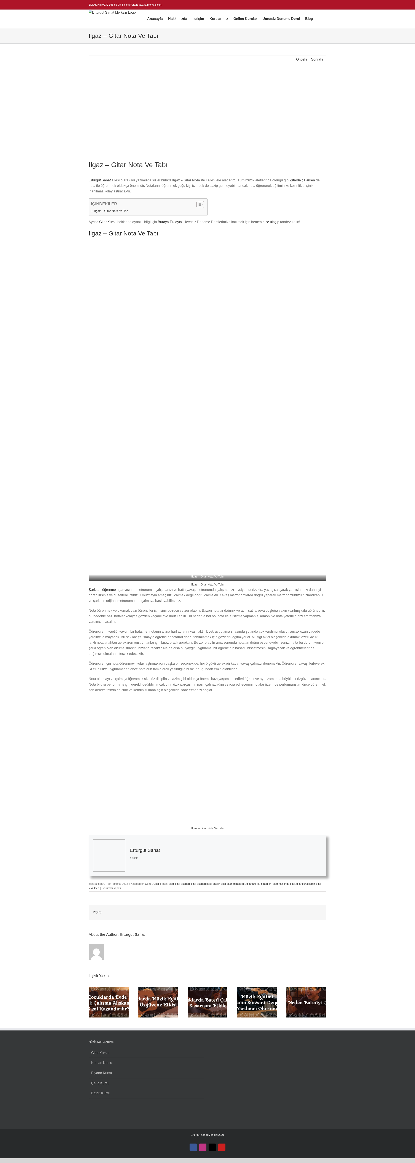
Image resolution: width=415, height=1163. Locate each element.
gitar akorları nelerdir (233, 883)
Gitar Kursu (108, 222)
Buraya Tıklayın (170, 222)
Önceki (301, 59)
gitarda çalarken (302, 180)
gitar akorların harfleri (258, 883)
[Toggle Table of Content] (198, 204)
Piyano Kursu (101, 1073)
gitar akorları (182, 883)
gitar (171, 883)
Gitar (156, 883)
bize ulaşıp (271, 222)
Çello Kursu (100, 1083)
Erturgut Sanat (100, 180)
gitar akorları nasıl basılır (205, 883)
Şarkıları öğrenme (102, 590)
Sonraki (317, 59)
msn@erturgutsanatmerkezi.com (143, 4)
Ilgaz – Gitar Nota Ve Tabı (111, 211)
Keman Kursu (101, 1063)
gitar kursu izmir (305, 883)
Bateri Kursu (100, 1093)
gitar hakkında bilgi (284, 883)
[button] (319, 19)
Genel (148, 883)
